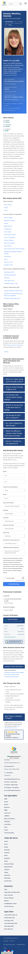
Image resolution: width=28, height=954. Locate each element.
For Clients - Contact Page (10, 782)
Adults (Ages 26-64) (9, 926)
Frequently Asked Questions (11, 676)
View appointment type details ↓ (11, 99)
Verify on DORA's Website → (10, 637)
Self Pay (6, 351)
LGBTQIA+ (7, 277)
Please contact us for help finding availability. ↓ (11, 109)
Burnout (6, 804)
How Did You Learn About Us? (11, 540)
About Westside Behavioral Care (12, 779)
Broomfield (7, 849)
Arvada (6, 841)
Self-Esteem (7, 821)
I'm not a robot (10, 578)
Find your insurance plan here (14, 345)
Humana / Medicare (9, 898)
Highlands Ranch (8, 866)
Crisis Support (7, 231)
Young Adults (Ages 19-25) (10, 923)
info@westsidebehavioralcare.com (12, 762)
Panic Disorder (8, 204)
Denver (6, 855)
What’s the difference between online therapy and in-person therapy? (13, 433)
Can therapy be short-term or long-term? (13, 416)
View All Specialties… (9, 832)
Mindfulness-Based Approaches (12, 298)
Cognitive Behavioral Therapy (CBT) (13, 290)
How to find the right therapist (11, 674)
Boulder (6, 847)
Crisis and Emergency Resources (12, 790)
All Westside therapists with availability (14, 672)
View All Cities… (8, 880)
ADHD (5, 798)
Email (5, 494)
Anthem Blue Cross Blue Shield (12, 892)
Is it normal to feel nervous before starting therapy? (13, 397)
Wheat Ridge (7, 878)
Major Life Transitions (9, 243)
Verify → (10, 24)
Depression (7, 807)
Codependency (8, 229)
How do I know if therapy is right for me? (14, 388)
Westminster (7, 875)
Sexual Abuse (7, 256)
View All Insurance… (9, 906)
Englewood (7, 858)
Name (5, 471)
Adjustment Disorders (9, 220)
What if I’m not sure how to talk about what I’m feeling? (13, 407)
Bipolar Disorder (8, 226)
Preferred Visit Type (8, 525)
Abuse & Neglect (8, 217)
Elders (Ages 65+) (8, 929)
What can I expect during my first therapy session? (14, 380)
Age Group (6, 532)
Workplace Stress (8, 265)
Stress (5, 210)
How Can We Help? (9, 502)
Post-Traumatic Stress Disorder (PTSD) (14, 248)
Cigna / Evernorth (8, 895)
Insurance (5, 517)
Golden (6, 861)
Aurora (6, 844)
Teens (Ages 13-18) (8, 920)
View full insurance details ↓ (10, 91)
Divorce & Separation (9, 237)
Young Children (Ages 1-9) (10, 914)
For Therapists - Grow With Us (11, 787)
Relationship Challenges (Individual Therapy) (13, 252)
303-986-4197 (7, 775)
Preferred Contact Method (10, 487)
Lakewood (6, 869)
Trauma (6, 830)
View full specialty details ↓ (10, 83)
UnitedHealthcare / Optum (10, 903)
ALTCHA (22, 580)
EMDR (5, 810)
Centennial (6, 852)
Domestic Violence (9, 240)
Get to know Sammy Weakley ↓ (10, 75)
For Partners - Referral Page (11, 784)
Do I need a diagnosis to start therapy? (14, 424)
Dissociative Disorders (10, 234)
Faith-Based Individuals (10, 275)
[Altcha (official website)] (23, 578)
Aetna (5, 889)
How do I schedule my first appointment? (13, 442)
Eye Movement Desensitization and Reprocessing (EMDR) (13, 294)
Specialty (5, 510)
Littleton (6, 872)
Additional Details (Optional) (11, 547)
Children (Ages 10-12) (9, 917)
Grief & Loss (7, 813)
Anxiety (6, 207)
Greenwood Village (8, 864)
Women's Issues (8, 262)
